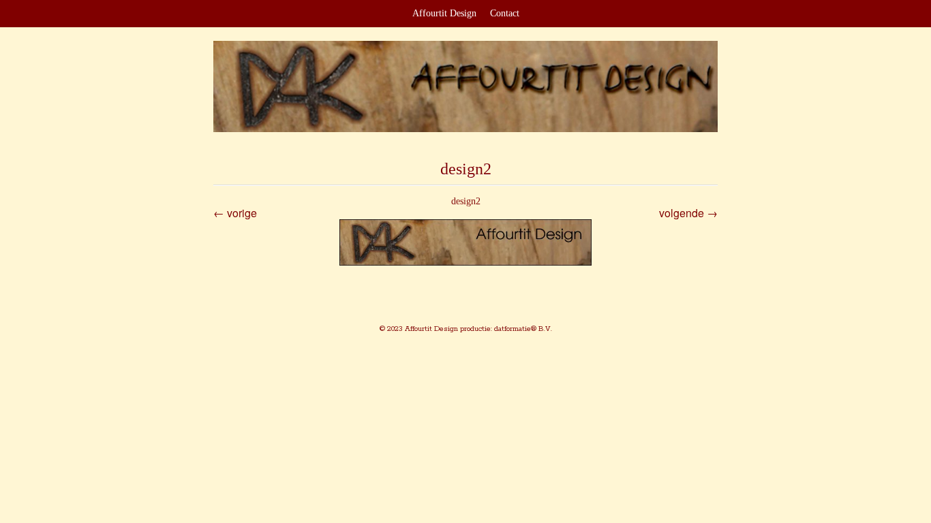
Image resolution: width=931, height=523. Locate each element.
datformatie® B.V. (522, 329)
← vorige (235, 213)
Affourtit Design (444, 13)
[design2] (465, 242)
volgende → (688, 213)
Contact (504, 13)
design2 (465, 201)
